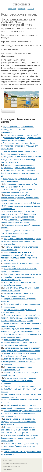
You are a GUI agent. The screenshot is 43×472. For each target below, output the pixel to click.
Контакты (6, 463)
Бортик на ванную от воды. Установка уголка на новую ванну (18, 311)
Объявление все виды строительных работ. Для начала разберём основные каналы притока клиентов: (21, 413)
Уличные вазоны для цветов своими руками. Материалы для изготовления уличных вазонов (21, 389)
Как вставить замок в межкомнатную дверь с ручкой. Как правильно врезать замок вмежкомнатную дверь (21, 277)
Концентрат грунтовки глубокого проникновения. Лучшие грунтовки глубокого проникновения (20, 198)
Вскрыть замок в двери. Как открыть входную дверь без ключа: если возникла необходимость (18, 422)
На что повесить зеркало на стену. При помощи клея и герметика (19, 185)
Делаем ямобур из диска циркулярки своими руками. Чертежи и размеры (21, 139)
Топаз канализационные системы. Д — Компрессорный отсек (18, 22)
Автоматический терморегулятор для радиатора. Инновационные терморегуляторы (21, 406)
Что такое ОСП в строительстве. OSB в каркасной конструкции (19, 283)
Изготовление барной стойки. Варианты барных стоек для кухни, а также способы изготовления (19, 438)
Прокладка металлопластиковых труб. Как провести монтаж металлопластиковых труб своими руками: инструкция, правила (20, 318)
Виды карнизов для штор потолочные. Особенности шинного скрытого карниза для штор (20, 173)
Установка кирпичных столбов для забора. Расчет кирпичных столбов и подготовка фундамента (20, 361)
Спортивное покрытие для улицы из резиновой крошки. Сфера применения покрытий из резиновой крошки (18, 430)
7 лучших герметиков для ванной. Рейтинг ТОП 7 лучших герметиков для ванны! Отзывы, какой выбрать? (21, 206)
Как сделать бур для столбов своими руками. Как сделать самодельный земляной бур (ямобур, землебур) (21, 159)
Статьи (31, 8)
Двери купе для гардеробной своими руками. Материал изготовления (18, 221)
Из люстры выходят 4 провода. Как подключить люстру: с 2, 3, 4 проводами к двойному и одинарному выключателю (18, 214)
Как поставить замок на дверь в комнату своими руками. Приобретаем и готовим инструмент (19, 446)
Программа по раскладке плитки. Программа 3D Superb (16, 368)
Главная (12, 8)
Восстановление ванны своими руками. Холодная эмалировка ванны (19, 152)
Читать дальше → (8, 111)
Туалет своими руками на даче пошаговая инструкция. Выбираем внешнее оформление (20, 349)
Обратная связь (7, 469)
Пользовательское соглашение (18, 463)
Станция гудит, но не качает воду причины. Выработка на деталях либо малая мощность (21, 330)
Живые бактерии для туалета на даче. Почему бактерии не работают (19, 354)
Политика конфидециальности (11, 466)
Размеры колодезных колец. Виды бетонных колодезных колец (17, 294)
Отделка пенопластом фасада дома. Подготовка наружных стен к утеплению (18, 166)
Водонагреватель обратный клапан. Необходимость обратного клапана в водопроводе (17, 129)
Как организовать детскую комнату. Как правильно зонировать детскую (19, 191)
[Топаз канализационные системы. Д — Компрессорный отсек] (21, 99)
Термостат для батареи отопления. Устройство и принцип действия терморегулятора (17, 233)
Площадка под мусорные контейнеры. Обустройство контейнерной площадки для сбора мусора (19, 146)
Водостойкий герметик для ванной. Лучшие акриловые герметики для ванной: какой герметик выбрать (21, 241)
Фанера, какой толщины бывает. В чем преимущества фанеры (19, 270)
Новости (21, 8)
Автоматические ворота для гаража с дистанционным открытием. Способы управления (18, 381)
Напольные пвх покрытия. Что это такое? (20, 135)
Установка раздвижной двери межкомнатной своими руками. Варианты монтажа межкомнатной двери (19, 342)
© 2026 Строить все (8, 460)
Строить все (21, 4)
